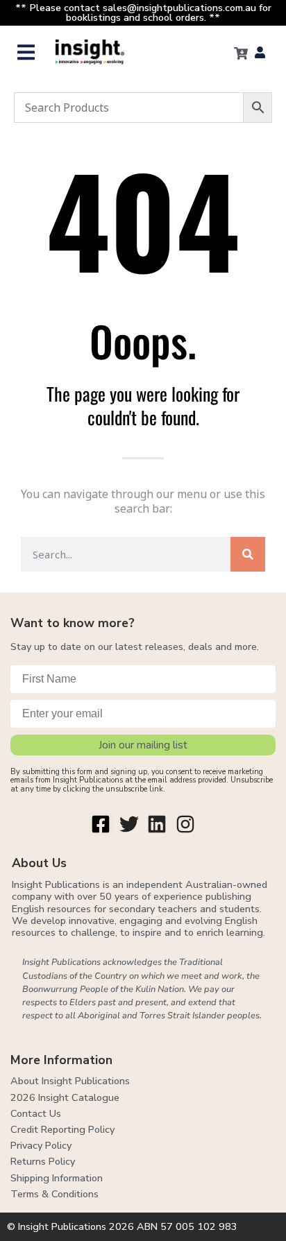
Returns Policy (42, 1161)
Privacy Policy (41, 1145)
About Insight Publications (70, 1081)
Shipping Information (56, 1178)
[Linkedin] (157, 824)
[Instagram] (185, 824)
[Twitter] (129, 824)
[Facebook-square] (100, 824)
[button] (26, 52)
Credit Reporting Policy (62, 1129)
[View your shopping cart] (241, 53)
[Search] (247, 554)
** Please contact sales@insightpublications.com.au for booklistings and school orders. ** (143, 12)
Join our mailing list (143, 745)
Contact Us (35, 1113)
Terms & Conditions (54, 1194)
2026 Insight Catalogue (64, 1097)
